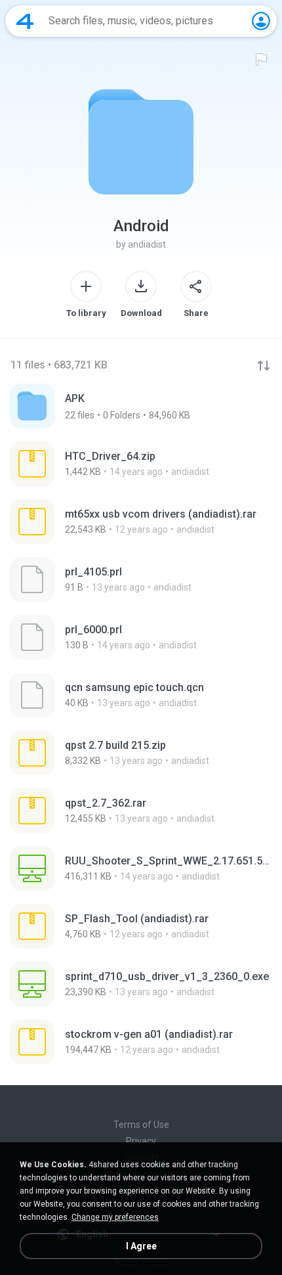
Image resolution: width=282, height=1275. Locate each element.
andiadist (147, 244)
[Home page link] (25, 21)
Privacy (141, 1141)
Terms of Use (141, 1124)
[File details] (141, 463)
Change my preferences (115, 1217)
